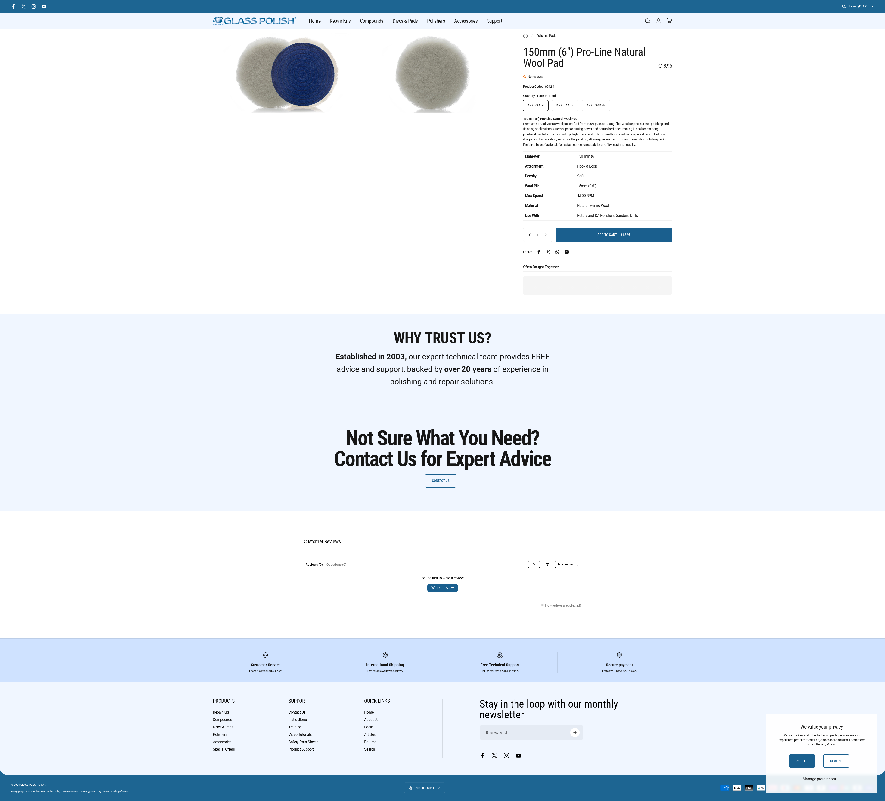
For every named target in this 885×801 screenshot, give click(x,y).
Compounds (222, 719)
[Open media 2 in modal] (431, 73)
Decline (836, 761)
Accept (802, 761)
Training (295, 727)
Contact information (35, 791)
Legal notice (103, 791)
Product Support (301, 749)
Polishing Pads (546, 35)
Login (368, 727)
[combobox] (858, 6)
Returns (370, 742)
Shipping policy (88, 791)
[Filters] (547, 564)
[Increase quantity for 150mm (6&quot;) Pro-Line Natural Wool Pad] (546, 235)
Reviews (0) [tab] (314, 564)
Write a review (442, 588)
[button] (525, 76)
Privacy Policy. (825, 744)
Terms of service (70, 791)
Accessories (222, 742)
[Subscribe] (575, 732)
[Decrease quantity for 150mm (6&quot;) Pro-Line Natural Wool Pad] (528, 235)
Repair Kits (221, 712)
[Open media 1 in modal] (284, 73)
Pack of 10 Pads (596, 105)
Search (369, 749)
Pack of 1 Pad (536, 105)
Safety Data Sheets (303, 742)
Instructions (298, 719)
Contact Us (297, 712)
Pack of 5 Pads (565, 105)
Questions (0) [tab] (336, 564)
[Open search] (534, 564)
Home (368, 712)
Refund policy (53, 791)
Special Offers (224, 749)
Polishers (220, 734)
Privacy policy (17, 791)
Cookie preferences (120, 791)
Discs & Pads (223, 727)
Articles (370, 734)
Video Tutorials (300, 734)
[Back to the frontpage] (525, 35)
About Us (371, 719)
